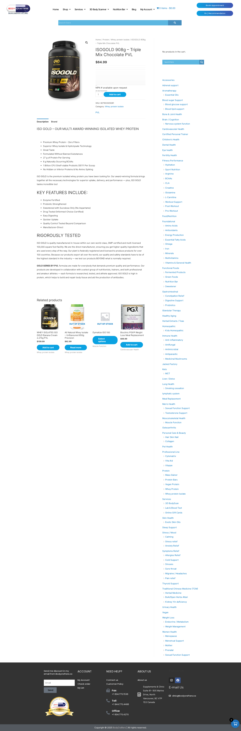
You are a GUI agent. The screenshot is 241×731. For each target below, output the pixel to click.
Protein (106, 40)
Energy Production (174, 235)
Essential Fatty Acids (175, 239)
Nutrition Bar (119, 9)
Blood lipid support (174, 109)
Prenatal (169, 650)
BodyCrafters (119, 727)
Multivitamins (171, 258)
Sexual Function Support (177, 408)
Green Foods (171, 277)
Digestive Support (174, 300)
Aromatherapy (169, 90)
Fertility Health (169, 155)
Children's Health (170, 139)
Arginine (169, 173)
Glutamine (170, 192)
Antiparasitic (171, 354)
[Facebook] (178, 680)
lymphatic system (170, 393)
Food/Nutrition (169, 216)
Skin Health (168, 518)
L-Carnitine (170, 197)
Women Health (169, 631)
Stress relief (171, 541)
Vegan (165, 612)
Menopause (171, 636)
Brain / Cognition (170, 119)
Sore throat (170, 568)
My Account (146, 9)
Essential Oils (172, 95)
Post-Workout (172, 206)
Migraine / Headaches (176, 573)
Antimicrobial (171, 349)
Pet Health (167, 446)
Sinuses (169, 564)
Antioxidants (171, 230)
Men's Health (168, 404)
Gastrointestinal (170, 291)
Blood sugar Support (172, 100)
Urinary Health (169, 607)
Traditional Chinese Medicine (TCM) (180, 588)
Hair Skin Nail (172, 437)
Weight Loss (168, 617)
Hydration (170, 164)
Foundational (168, 221)
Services (79, 9)
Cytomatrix (170, 456)
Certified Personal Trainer (175, 134)
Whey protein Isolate (120, 40)
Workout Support (173, 202)
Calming (169, 536)
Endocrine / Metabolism (177, 621)
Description (43, 121)
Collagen (169, 441)
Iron (167, 248)
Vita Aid (169, 460)
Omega (168, 244)
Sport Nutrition (172, 169)
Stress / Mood (169, 532)
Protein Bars (171, 479)
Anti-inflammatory (174, 340)
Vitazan (169, 465)
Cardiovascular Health (173, 129)
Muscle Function (173, 422)
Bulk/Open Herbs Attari (176, 597)
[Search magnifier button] (201, 62)
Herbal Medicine (173, 593)
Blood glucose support (176, 104)
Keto (164, 369)
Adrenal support (170, 85)
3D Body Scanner (98, 9)
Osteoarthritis (169, 427)
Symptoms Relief (170, 551)
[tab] (43, 122)
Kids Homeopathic (174, 330)
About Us (144, 671)
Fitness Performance (172, 160)
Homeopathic (168, 326)
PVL (97, 112)
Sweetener (170, 286)
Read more (75, 347)
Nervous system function (177, 123)
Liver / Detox (168, 378)
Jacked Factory (169, 364)
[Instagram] (171, 680)
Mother (168, 645)
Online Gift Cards (173, 512)
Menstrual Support (174, 640)
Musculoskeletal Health (173, 418)
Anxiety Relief (172, 545)
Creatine (169, 187)
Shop (65, 9)
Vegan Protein (172, 484)
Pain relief (170, 578)
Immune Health (169, 335)
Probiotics (170, 305)
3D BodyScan (172, 503)
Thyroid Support (170, 583)
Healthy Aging (169, 315)
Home (56, 9)
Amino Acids (171, 225)
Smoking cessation (174, 388)
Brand (54, 121)
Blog (134, 9)
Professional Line (170, 452)
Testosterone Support (176, 413)
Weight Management (175, 626)
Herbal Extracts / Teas (173, 321)
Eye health (167, 150)
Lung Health (168, 384)
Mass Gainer (171, 475)
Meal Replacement (171, 398)
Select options (102, 340)
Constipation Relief (174, 296)
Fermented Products (175, 272)
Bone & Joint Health (172, 114)
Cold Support (172, 560)
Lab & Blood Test (173, 508)
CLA (167, 183)
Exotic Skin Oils (172, 522)
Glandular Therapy (171, 310)
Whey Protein (172, 489)
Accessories (168, 80)
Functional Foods (170, 268)
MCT (167, 373)
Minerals (169, 253)
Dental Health (169, 144)
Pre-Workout (171, 211)
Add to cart (115, 94)
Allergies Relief (172, 555)
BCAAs (168, 178)
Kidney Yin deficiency (176, 601)
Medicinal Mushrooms (176, 358)
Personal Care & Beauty (174, 433)
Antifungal (170, 344)
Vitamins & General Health (178, 262)
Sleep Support (169, 527)
